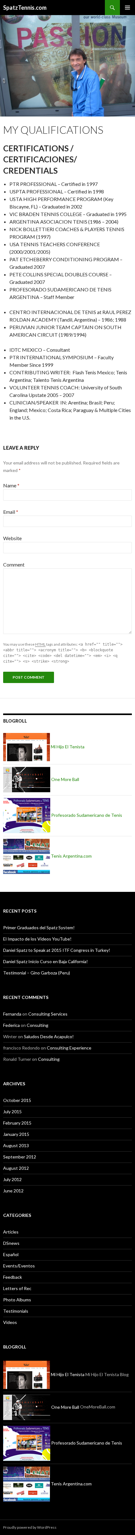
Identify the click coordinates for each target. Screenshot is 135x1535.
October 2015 (17, 1100)
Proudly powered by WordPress (30, 1527)
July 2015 (12, 1111)
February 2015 (17, 1122)
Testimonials (15, 1311)
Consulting (37, 1025)
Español (11, 1254)
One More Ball (64, 779)
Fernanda (12, 1014)
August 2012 (16, 1168)
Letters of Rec (17, 1288)
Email (10, 512)
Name (11, 485)
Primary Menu (127, 7)
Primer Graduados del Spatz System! (39, 927)
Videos (10, 1322)
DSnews (11, 1243)
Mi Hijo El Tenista (67, 746)
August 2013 (16, 1145)
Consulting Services (48, 1014)
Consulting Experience (69, 1047)
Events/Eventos (19, 1265)
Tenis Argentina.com (71, 856)
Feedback (12, 1277)
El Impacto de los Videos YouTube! (37, 938)
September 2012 (19, 1156)
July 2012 (12, 1179)
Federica (11, 1025)
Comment (13, 564)
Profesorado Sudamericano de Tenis (86, 815)
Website (12, 538)
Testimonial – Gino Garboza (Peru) (36, 972)
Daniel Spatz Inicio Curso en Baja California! (45, 961)
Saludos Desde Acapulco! (49, 1036)
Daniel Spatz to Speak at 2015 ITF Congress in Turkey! (56, 950)
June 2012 (13, 1190)
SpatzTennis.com (24, 7)
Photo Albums (17, 1299)
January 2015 (16, 1134)
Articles (11, 1231)
